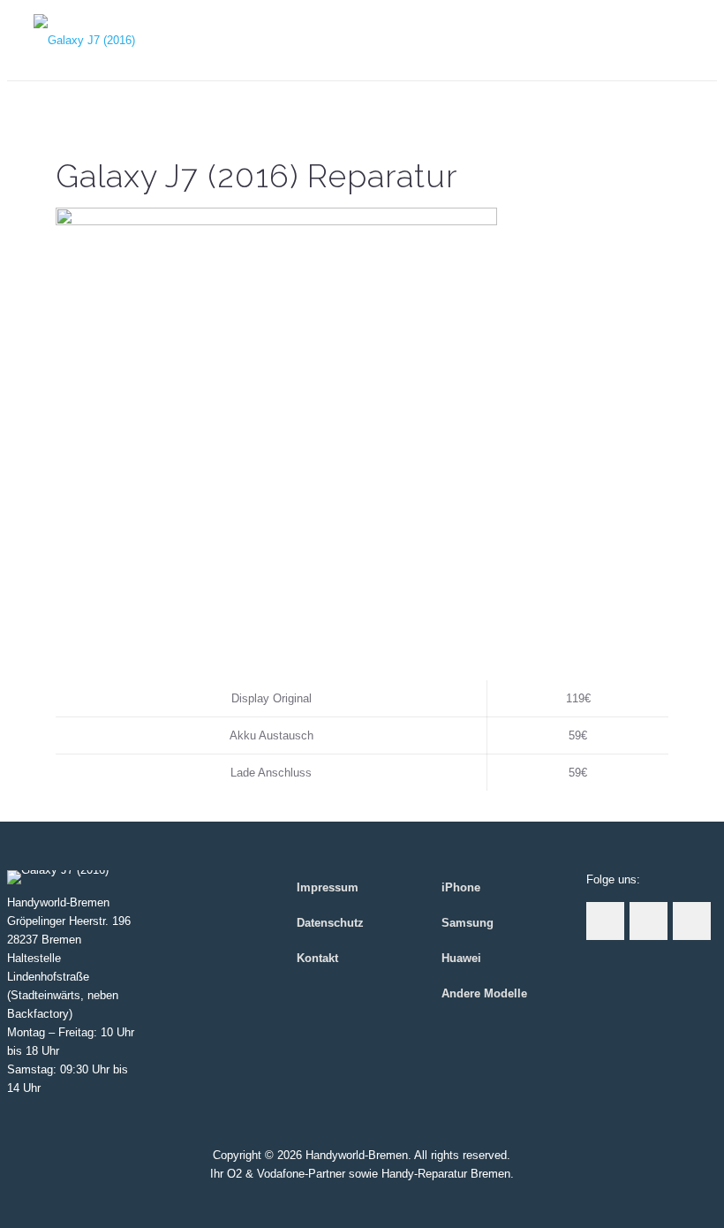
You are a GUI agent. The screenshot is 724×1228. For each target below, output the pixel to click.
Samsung (467, 922)
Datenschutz (330, 922)
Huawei (461, 958)
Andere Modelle (484, 993)
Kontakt (317, 958)
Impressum (327, 887)
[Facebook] (337, 1200)
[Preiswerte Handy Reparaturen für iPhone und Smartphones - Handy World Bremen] (84, 40)
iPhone (460, 887)
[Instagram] (361, 1200)
